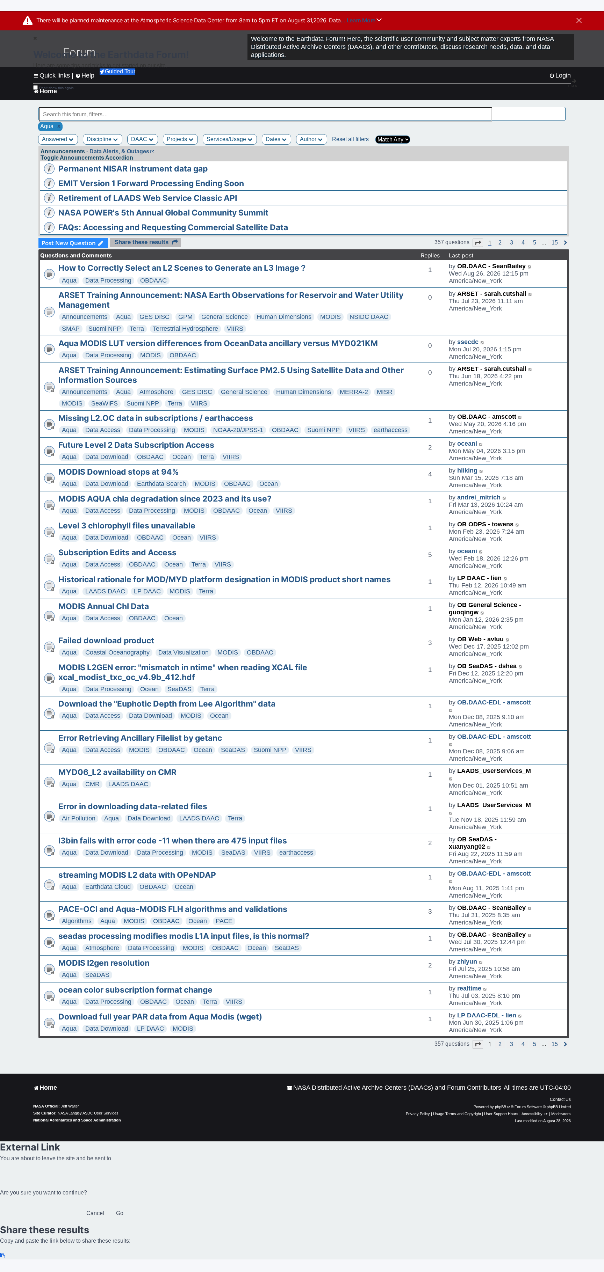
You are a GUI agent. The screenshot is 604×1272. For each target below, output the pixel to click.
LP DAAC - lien (479, 578)
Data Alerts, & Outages (119, 151)
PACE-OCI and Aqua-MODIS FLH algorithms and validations (172, 909)
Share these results (141, 242)
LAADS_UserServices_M (494, 770)
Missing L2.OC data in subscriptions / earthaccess (155, 418)
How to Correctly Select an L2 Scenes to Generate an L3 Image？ (182, 268)
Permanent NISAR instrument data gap (133, 169)
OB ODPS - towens (485, 524)
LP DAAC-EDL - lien (486, 1015)
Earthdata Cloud (108, 886)
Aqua (69, 280)
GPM (185, 316)
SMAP (71, 328)
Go (119, 1213)
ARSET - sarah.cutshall (491, 293)
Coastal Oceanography (117, 652)
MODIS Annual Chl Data (103, 606)
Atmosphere (156, 391)
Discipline (100, 139)
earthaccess (391, 429)
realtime (469, 988)
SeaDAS (179, 689)
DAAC (140, 139)
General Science (224, 316)
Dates (274, 139)
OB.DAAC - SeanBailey (491, 266)
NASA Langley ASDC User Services (88, 1113)
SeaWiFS (104, 403)
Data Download (106, 456)
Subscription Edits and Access (117, 552)
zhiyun (467, 961)
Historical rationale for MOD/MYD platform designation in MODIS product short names (224, 579)
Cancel (95, 1213)
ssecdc (468, 341)
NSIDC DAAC (369, 316)
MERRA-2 (354, 391)
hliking (467, 470)
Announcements (84, 316)
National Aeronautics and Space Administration (77, 1120)
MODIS (330, 316)
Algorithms (77, 921)
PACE (224, 921)
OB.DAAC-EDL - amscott (494, 702)
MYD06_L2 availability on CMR (117, 772)
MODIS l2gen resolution (104, 963)
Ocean (181, 456)
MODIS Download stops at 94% (118, 472)
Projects (177, 139)
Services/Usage (227, 139)
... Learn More (359, 20)
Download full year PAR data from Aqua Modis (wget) (160, 1017)
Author (309, 139)
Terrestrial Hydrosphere (185, 328)
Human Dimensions (284, 316)
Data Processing (108, 280)
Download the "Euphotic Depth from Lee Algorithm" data (166, 704)
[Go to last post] (529, 266)
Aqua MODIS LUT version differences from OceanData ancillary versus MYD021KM (218, 343)
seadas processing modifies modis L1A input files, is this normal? (183, 936)
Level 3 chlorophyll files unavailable (126, 526)
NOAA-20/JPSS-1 (238, 429)
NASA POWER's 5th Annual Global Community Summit (163, 213)
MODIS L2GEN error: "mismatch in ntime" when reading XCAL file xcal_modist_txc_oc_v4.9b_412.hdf (182, 672)
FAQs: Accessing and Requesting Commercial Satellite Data (173, 227)
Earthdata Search (161, 483)
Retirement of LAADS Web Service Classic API (147, 198)
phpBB (500, 1107)
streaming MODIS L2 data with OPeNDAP (137, 875)
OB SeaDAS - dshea (487, 666)
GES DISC (154, 316)
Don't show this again (56, 88)
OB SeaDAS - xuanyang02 (473, 843)
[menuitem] (394, 1088)
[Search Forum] (560, 110)
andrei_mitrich (479, 497)
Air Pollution (78, 818)
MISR (385, 391)
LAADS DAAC (105, 591)
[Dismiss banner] (579, 20)
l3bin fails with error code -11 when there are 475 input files (172, 841)
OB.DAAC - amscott (486, 416)
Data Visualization (183, 652)
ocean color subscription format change (135, 990)
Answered (55, 139)
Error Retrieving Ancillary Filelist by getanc (140, 738)
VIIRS (235, 328)
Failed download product (106, 640)
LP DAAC (147, 591)
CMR (92, 784)
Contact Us (560, 1099)
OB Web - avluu (480, 639)
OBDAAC (153, 280)
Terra (137, 328)
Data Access (102, 429)
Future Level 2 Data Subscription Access (136, 445)
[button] (478, 243)
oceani (467, 443)
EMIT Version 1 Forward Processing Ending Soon (151, 183)
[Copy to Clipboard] (3, 1255)
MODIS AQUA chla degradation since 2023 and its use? (165, 499)
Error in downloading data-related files (132, 806)
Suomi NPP (104, 328)
